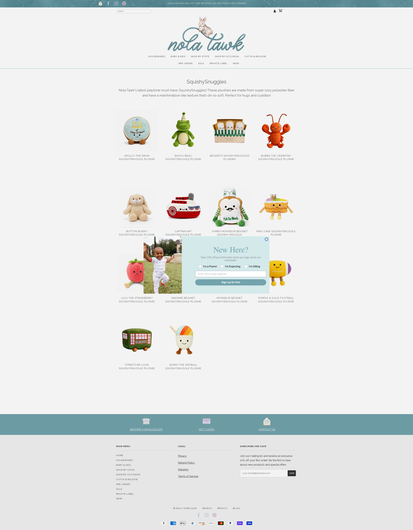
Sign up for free (230, 282)
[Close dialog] (266, 239)
